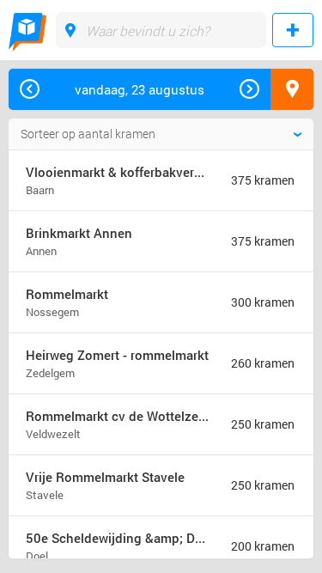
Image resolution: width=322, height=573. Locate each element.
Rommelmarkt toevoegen (292, 30)
